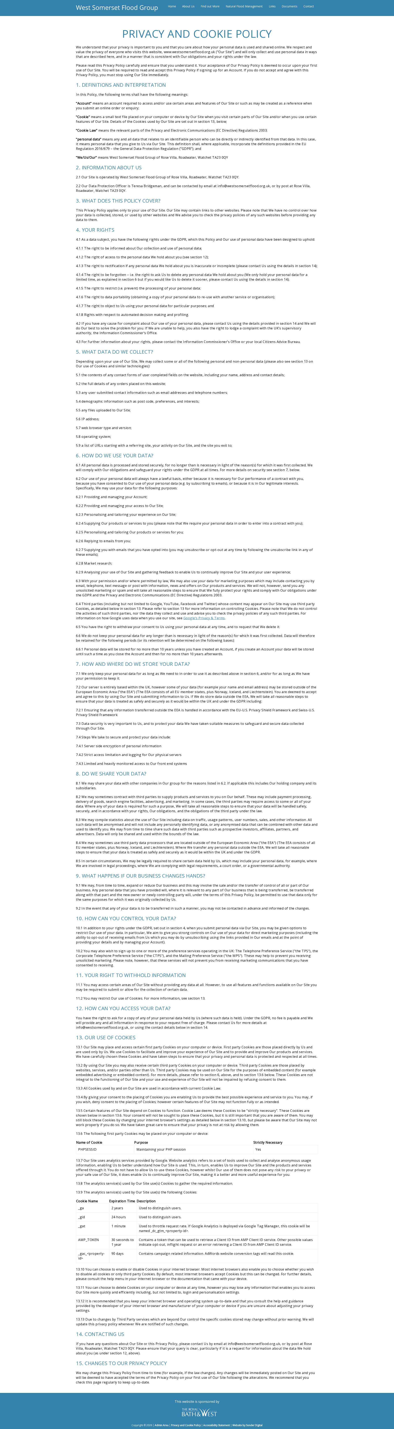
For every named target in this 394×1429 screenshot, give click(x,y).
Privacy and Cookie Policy (186, 1425)
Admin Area (161, 1425)
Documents (289, 6)
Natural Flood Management (244, 6)
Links (272, 6)
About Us (188, 6)
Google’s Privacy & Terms (204, 618)
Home (172, 6)
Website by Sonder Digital (247, 1425)
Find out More (210, 6)
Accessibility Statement (216, 1425)
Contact (309, 6)
